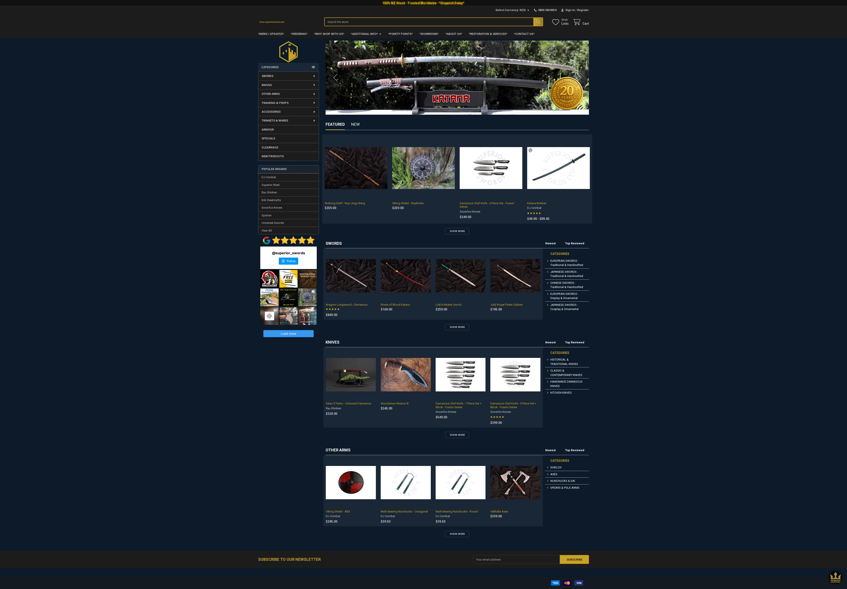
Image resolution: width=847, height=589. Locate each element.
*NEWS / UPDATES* (271, 34)
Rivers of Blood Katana (395, 304)
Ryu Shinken (269, 192)
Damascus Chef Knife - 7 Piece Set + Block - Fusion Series (459, 405)
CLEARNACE (270, 147)
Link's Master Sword (448, 304)
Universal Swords (273, 222)
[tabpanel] (457, 78)
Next (579, 77)
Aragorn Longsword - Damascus (346, 304)
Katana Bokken (536, 203)
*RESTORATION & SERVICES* (488, 34)
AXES (553, 474)
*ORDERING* (298, 34)
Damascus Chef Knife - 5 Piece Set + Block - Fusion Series (513, 405)
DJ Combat (269, 177)
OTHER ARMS (271, 93)
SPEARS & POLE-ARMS (564, 487)
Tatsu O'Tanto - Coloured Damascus (348, 403)
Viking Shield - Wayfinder (408, 203)
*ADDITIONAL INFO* (364, 34)
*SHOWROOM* (429, 34)
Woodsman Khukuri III (395, 403)
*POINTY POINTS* (400, 34)
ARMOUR (268, 129)
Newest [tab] (550, 243)
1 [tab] (451, 107)
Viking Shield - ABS (338, 511)
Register (583, 10)
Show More (457, 231)
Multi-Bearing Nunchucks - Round (457, 511)
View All (267, 230)
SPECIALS (268, 138)
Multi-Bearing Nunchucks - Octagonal (404, 511)
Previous (335, 77)
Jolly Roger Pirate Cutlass (506, 304)
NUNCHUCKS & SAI (562, 480)
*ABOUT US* (453, 34)
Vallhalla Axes (499, 511)
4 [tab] (463, 107)
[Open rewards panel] (835, 577)
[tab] (334, 243)
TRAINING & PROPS (275, 103)
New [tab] (355, 124)
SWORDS (267, 76)
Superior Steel (270, 185)
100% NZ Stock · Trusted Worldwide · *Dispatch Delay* (423, 3)
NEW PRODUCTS (273, 156)
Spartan (267, 215)
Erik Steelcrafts (271, 200)
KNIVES (267, 85)
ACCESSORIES (271, 111)
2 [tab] (454, 107)
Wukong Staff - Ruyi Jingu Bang (345, 203)
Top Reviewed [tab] (574, 243)
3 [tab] (459, 107)
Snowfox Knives (272, 207)
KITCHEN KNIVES (561, 392)
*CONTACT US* (524, 34)
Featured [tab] (335, 124)
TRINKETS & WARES (275, 120)
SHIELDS (556, 467)
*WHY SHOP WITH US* (329, 34)
